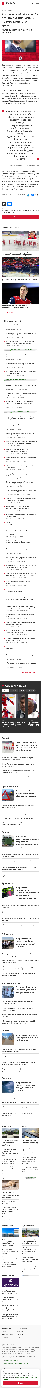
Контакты (5, 1337)
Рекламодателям (7, 1334)
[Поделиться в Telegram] (28, 195)
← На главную (7, 312)
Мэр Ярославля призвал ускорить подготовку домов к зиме (30, 1169)
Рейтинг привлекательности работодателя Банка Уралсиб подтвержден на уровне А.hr (21, 607)
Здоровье (20, 345)
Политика (5, 1126)
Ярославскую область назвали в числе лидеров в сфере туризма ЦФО (30, 1259)
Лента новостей (12, 321)
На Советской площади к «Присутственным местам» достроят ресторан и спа (21, 542)
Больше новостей (28, 672)
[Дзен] (4, 204)
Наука (19, 421)
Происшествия (22, 389)
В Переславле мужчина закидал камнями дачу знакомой (20, 615)
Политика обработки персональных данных (15, 1363)
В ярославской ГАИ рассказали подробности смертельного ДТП (17, 450)
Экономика (21, 437)
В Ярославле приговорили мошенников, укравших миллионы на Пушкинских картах (21, 364)
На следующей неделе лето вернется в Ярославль (19, 1102)
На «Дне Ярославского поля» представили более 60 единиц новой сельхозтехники (21, 434)
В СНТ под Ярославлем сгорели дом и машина (19, 582)
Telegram (20, 1331)
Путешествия (27, 1226)
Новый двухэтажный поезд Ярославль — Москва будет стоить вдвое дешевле (20, 356)
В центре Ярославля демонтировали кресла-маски (21, 475)
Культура (19, 569)
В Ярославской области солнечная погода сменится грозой (25, 1086)
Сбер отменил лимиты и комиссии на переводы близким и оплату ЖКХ (30, 1142)
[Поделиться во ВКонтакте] (33, 195)
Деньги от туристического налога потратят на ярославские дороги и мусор (21, 656)
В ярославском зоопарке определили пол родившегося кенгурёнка (20, 590)
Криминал (20, 367)
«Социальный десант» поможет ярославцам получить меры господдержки (21, 394)
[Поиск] (33, 3)
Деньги (19, 659)
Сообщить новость (20, 217)
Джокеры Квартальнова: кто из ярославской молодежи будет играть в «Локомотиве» (13, 724)
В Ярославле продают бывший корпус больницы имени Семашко (9, 1264)
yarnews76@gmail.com (13, 1360)
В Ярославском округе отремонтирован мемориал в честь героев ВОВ (10, 1142)
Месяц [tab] (5, 690)
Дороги (19, 667)
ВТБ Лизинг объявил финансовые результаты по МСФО (22, 523)
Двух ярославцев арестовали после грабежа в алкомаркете (21, 515)
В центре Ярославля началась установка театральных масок (26, 990)
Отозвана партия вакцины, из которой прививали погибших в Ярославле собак (10, 1219)
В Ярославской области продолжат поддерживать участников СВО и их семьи (10, 1161)
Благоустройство (11, 982)
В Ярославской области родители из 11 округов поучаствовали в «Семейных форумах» (19, 403)
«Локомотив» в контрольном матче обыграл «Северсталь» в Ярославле (21, 499)
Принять (21, 1383)
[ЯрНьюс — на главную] (9, 3)
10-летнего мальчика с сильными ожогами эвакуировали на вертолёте (21, 631)
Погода (6, 1078)
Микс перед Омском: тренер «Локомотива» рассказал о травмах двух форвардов (21, 442)
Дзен (18, 1337)
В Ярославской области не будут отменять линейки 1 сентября (21, 334)
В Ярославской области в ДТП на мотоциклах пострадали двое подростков (20, 599)
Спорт (19, 329)
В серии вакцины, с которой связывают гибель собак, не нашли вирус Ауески (20, 342)
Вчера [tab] (22, 690)
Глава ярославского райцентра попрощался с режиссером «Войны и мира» (21, 566)
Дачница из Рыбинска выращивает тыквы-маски (21, 550)
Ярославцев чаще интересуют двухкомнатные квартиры (10, 1251)
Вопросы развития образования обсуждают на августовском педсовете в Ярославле (21, 418)
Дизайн (19, 478)
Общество (20, 337)
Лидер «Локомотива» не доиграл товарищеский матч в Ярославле (17, 507)
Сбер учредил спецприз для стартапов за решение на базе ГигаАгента (10, 1316)
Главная (4, 10)
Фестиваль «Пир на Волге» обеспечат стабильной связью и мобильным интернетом (19, 532)
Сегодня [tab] (31, 690)
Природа (20, 594)
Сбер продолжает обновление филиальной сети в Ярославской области (21, 558)
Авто (18, 626)
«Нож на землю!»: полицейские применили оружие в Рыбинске (21, 372)
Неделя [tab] (14, 690)
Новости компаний (23, 494)
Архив (4, 1340)
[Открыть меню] (37, 3)
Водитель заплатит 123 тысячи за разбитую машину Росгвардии (21, 639)
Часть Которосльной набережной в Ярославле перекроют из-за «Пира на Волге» (18, 1063)
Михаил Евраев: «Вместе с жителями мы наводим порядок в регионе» (20, 426)
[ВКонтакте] (9, 204)
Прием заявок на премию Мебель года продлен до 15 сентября (19, 483)
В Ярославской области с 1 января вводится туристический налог (30, 1241)
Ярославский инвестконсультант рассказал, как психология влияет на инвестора (19, 868)
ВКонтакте (20, 1334)
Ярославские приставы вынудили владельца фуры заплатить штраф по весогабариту (21, 574)
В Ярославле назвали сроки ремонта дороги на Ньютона (21, 664)
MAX (18, 1340)
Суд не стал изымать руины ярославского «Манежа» (20, 647)
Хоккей (10, 10)
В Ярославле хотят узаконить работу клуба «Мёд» (21, 458)
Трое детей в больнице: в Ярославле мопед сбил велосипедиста (21, 386)
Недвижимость (22, 545)
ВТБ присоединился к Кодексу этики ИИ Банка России (20, 466)
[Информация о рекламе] (36, 351)
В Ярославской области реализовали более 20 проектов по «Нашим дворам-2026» (18, 1022)
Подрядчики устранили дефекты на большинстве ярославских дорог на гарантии (19, 1070)
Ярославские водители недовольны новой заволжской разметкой (21, 623)
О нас (4, 1331)
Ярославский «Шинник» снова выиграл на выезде (21, 326)
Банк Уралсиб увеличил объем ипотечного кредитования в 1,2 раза (21, 491)
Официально (21, 461)
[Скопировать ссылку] (37, 195)
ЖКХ (24, 1126)
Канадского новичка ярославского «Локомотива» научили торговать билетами (19, 778)
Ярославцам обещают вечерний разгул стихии (18, 1098)
